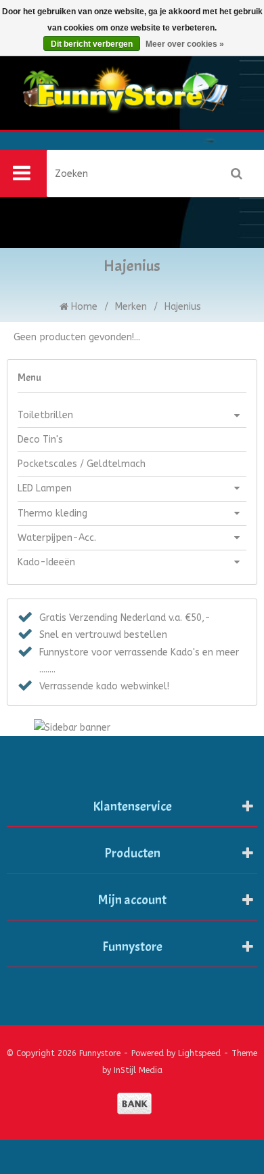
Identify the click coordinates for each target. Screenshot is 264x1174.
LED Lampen (45, 488)
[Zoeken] (237, 173)
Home (82, 306)
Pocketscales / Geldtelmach (82, 464)
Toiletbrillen (45, 415)
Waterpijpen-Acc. (57, 538)
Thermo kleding (52, 513)
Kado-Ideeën (46, 562)
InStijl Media (138, 1070)
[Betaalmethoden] (134, 1103)
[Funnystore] (132, 103)
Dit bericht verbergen (92, 44)
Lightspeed (199, 1053)
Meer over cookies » (185, 44)
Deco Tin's (40, 439)
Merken (131, 306)
